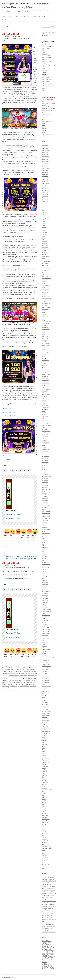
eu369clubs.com (45, 345)
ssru (43, 658)
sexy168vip (44, 624)
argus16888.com (45, 263)
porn (29, 677)
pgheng (43, 549)
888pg (43, 236)
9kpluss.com (45, 245)
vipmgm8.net (45, 724)
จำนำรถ (44, 749)
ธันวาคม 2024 (45, 181)
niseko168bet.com (46, 511)
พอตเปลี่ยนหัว (45, 782)
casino (43, 318)
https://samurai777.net (47, 81)
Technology (44, 673)
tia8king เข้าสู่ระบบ (52, 956)
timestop (4, 678)
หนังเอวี (7, 686)
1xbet (43, 229)
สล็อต (18, 245)
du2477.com (45, 336)
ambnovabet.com (46, 261)
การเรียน (44, 739)
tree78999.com (45, 691)
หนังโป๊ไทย (23, 673)
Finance (44, 354)
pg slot (43, 117)
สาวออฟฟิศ (17, 684)
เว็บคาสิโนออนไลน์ (46, 859)
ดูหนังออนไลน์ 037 (12, 669)
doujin (17, 675)
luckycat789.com (46, 449)
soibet (43, 647)
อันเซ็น (15, 686)
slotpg (43, 68)
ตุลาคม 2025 (45, 163)
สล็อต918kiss (45, 806)
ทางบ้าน (34, 669)
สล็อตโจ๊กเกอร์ (45, 822)
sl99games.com (45, 638)
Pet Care (44, 535)
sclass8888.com (45, 617)
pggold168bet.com (46, 547)
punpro (43, 573)
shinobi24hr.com (46, 629)
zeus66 (43, 737)
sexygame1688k (45, 627)
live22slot (44, 440)
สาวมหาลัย (14, 671)
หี (13, 686)
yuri (22, 678)
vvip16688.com (45, 726)
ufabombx (44, 700)
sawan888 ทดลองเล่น (46, 609)
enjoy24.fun (44, 341)
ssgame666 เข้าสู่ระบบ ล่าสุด (48, 657)
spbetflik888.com (46, 649)
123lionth (44, 212)
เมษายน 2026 (45, 152)
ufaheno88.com (45, 706)
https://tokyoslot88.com (47, 83)
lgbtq (35, 675)
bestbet (44, 283)
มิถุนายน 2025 (45, 170)
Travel (43, 689)
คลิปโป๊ (28, 667)
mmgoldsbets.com (46, 485)
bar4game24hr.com (46, 278)
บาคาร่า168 (44, 775)
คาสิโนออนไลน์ (45, 744)
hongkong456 (45, 396)
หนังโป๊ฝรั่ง (12, 673)
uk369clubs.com (45, 713)
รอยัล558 (44, 793)
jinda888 (44, 412)
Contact (16, 16)
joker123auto (45, 416)
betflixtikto (44, 287)
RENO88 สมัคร (51, 953)
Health (43, 387)
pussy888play (45, 582)
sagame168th (45, 607)
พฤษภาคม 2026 (45, 150)
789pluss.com (45, 234)
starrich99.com (45, 660)
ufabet (43, 698)
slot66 (43, 52)
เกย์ (18, 686)
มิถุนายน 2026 (45, 148)
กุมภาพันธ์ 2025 (45, 178)
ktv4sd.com (44, 429)
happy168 (44, 385)
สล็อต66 (44, 799)
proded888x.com (46, 569)
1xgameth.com (45, 232)
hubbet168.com (45, 398)
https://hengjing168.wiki (47, 46)
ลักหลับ (3, 684)
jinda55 (51, 945)
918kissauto (44, 241)
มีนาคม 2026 (45, 154)
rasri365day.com (45, 587)
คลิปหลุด (25, 667)
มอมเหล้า (35, 682)
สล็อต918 (44, 804)
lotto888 (44, 447)
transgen (8, 678)
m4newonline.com (46, 454)
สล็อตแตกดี (44, 821)
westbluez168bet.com (47, 728)
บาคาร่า (43, 773)
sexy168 (44, 622)
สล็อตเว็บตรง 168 (45, 819)
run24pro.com (45, 600)
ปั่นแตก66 (44, 779)
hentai (29, 675)
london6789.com (46, 443)
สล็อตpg (44, 810)
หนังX (24, 671)
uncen (12, 678)
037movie (44, 210)
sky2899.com (45, 637)
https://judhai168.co (46, 55)
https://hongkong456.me (47, 134)
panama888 (44, 527)
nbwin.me (44, 507)
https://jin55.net (45, 48)
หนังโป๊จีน (7, 673)
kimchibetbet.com (46, 422)
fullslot (43, 123)
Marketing (44, 469)
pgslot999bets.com (46, 556)
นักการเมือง (29, 682)
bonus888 (44, 305)
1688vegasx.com (45, 218)
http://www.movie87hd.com (48, 108)
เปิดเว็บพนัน (44, 855)
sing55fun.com (45, 631)
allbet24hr (44, 254)
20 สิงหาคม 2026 (5, 547)
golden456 (44, 382)
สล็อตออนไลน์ (45, 813)
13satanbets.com (46, 216)
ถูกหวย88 (44, 764)
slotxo (43, 644)
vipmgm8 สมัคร (45, 957)
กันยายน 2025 (45, 165)
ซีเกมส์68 (44, 751)
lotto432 (44, 445)
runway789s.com (46, 602)
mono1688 (44, 487)
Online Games (45, 520)
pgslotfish (44, 560)
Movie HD (28, 666)
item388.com (45, 409)
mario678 (44, 465)
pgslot (9, 403)
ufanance (44, 708)
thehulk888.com (45, 678)
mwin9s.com (45, 504)
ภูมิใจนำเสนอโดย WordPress (8, 977)
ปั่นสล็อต (44, 777)
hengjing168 (45, 391)
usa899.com (44, 717)
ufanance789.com (46, 709)
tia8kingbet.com (45, 680)
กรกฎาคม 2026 (45, 147)
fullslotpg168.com (46, 371)
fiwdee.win (44, 358)
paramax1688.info (46, 533)
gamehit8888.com (46, 376)
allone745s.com (45, 256)
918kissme (44, 243)
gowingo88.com (45, 383)
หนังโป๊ (3, 673)
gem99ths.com (45, 378)
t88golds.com (45, 669)
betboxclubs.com (46, 285)
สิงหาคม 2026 (45, 145)
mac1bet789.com (46, 458)
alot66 (43, 258)
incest (32, 675)
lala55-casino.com (46, 431)
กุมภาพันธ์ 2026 (45, 156)
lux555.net (44, 453)
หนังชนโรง (27, 671)
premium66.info (45, 567)
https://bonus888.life (46, 57)
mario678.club (45, 467)
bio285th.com (45, 301)
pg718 (43, 542)
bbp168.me (44, 281)
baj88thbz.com (45, 274)
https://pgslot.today (46, 61)
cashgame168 (45, 316)
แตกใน (31, 686)
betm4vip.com (45, 292)
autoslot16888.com (46, 269)
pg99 (43, 545)
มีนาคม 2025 (45, 176)
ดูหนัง (31, 667)
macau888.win (45, 462)
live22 (43, 125)
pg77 (43, 544)
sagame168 (44, 606)
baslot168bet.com (46, 280)
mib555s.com (45, 482)
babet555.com (45, 270)
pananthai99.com (46, 529)
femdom (21, 675)
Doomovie (13, 666)
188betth (44, 227)
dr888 (43, 334)
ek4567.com (44, 340)
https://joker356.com (47, 79)
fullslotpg (44, 369)
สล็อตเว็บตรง (45, 54)
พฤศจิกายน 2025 (45, 161)
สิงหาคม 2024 (45, 188)
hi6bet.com (44, 392)
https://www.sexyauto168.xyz (48, 65)
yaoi (20, 678)
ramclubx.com (45, 586)
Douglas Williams (13, 514)
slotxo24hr (44, 66)
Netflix (15, 667)
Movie (24, 666)
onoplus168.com (46, 522)
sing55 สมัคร (45, 955)
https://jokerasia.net (46, 86)
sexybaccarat (45, 116)
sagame (44, 105)
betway (43, 294)
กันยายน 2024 (45, 187)
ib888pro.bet (45, 402)
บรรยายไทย (4, 671)
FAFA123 (44, 347)
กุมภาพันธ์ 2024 (45, 199)
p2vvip (43, 525)
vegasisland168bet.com (47, 719)
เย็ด (25, 686)
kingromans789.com (46, 423)
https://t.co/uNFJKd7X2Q (8, 459)
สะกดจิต (7, 684)
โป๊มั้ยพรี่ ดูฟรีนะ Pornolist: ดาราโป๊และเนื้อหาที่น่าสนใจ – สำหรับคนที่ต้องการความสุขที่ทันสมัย (27, 5)
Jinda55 (43, 411)
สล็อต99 (44, 808)
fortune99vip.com (46, 361)
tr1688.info (44, 688)
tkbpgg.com (44, 684)
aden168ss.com (45, 250)
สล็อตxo (44, 811)
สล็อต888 (44, 59)
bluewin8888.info (46, 303)
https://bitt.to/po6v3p (36, 427)
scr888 (43, 618)
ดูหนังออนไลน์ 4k (20, 669)
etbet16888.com (45, 343)
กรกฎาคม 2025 (45, 168)
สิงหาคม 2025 (45, 167)
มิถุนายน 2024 (45, 192)
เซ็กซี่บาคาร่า (45, 851)
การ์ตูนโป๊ (30, 678)
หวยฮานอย (44, 846)
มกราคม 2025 (45, 179)
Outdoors (44, 524)
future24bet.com (46, 374)
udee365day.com (46, 693)
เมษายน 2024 (45, 196)
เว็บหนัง (32, 673)
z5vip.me (44, 735)
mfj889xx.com (45, 478)
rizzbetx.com (45, 595)
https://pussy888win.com (47, 114)
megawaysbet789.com (47, 476)
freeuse (25, 675)
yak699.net (44, 733)
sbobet (43, 613)
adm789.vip (44, 252)
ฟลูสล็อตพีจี (44, 788)
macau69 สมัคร (45, 460)
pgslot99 (44, 555)
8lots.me (44, 238)
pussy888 (44, 63)
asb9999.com (45, 265)
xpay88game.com (46, 731)
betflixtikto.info (45, 289)
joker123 (44, 414)
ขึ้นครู (33, 678)
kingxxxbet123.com (46, 425)
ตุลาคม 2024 (45, 185)
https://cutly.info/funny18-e (9, 415)
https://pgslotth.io (46, 77)
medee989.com (45, 473)
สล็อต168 (44, 797)
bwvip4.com (45, 312)
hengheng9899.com (46, 389)
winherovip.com (45, 729)
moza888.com (45, 500)
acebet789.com (45, 249)
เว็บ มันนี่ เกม (45, 857)
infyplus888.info (45, 407)
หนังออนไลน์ (33, 671)
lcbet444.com (45, 434)
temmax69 (44, 675)
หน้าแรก (3, 16)
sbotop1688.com (46, 615)
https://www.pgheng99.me (48, 121)
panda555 (44, 531)
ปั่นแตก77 (44, 780)
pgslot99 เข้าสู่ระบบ (51, 950)
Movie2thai (4, 667)
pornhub (33, 677)
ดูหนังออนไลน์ (5, 669)
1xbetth (44, 72)
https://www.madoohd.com (48, 103)
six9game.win (45, 635)
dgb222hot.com (45, 327)
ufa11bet (44, 695)
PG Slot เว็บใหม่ (45, 540)
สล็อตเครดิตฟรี (45, 815)
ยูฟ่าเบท (43, 791)
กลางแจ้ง (25, 678)
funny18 (44, 74)
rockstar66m (45, 596)
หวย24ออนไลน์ (45, 844)
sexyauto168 (45, 626)
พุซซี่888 (44, 786)
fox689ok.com (45, 363)
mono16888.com (46, 489)
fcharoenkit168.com (46, 351)
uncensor (16, 678)
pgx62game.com (45, 562)
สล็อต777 (44, 800)
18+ (10, 675)
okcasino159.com (46, 515)
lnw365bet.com (45, 442)
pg (52, 947)
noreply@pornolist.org (14, 518)
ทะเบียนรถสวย (45, 766)
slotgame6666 (45, 642)
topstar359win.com (46, 686)
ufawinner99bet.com (46, 711)
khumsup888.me (46, 420)
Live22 (43, 438)
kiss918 (43, 76)
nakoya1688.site (45, 505)
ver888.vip (44, 722)
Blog (9, 16)
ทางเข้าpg (44, 770)
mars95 (43, 471)
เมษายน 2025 (45, 174)
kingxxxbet (49, 947)
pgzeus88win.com (46, 564)
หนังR (21, 671)
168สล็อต (44, 223)
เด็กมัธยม (28, 673)
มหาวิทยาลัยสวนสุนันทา (47, 790)
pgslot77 (44, 553)
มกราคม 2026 (45, 157)
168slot (43, 221)
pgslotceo (44, 558)
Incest (21, 666)
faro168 (43, 132)
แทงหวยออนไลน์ (45, 864)
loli (2, 677)
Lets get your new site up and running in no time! (33, 16)
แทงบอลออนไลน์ (45, 968)
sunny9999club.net (46, 666)
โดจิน (35, 673)
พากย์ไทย (9, 671)
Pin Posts (4, 19)
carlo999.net (45, 314)
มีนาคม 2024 (45, 198)
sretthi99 (44, 651)
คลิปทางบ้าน (11, 680)
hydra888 (44, 400)
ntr (27, 677)
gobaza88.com (45, 380)
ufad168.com (45, 702)
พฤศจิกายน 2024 (45, 183)
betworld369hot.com (47, 298)
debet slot (44, 325)
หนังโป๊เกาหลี (18, 673)
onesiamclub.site (46, 518)
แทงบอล (44, 862)
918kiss (43, 101)
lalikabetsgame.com (46, 433)
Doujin (17, 666)
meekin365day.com (46, 474)
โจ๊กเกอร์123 (44, 45)
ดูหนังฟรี (35, 667)
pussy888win (45, 584)
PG (42, 536)
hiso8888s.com (45, 394)
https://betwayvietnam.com (48, 85)
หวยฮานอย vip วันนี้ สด (47, 848)
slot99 (43, 50)
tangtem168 (45, 671)
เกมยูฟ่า (43, 850)
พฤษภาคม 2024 (45, 194)
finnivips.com (45, 356)
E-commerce (45, 338)
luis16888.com (45, 451)
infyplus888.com (45, 405)
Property (44, 571)
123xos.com (44, 214)
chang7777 (44, 320)
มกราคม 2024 (45, 201)
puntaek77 (44, 576)
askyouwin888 (45, 267)
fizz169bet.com (45, 360)
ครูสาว (6, 680)
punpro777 (44, 575)
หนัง (18, 671)
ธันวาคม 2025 (45, 159)
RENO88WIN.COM (46, 591)
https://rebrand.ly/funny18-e (9, 412)
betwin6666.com (45, 296)
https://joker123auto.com (48, 106)
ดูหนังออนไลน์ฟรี (28, 669)
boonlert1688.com (46, 307)
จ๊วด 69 (43, 746)
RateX (21, 667)
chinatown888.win (46, 321)
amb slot (44, 259)
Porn (18, 667)
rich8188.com (45, 593)
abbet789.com (45, 247)
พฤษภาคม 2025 (45, 172)
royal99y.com (45, 598)
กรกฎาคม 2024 (45, 190)
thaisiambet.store (46, 677)
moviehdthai (10, 667)
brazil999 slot (45, 309)
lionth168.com (45, 436)
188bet (43, 225)
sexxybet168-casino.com (47, 620)
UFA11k (43, 697)
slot (43, 640)
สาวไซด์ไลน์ (22, 684)
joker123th (44, 418)
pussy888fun (45, 580)
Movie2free (33, 666)
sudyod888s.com (46, 662)
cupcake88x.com (46, 323)
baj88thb (44, 272)
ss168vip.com (45, 653)
